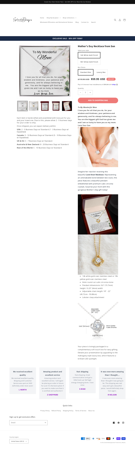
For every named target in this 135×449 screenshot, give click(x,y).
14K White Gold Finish (89, 55)
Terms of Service (80, 411)
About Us (91, 411)
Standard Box (85, 72)
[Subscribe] (45, 422)
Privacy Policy (45, 411)
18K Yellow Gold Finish (89, 62)
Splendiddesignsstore (109, 442)
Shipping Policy (68, 411)
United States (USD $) (17, 441)
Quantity (81, 88)
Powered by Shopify (120, 442)
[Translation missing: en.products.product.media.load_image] (22, 106)
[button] (115, 20)
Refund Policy (56, 411)
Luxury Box (101, 72)
